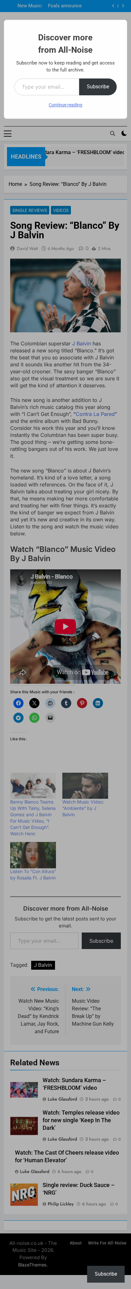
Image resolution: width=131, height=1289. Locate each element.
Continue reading (65, 104)
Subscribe (98, 87)
